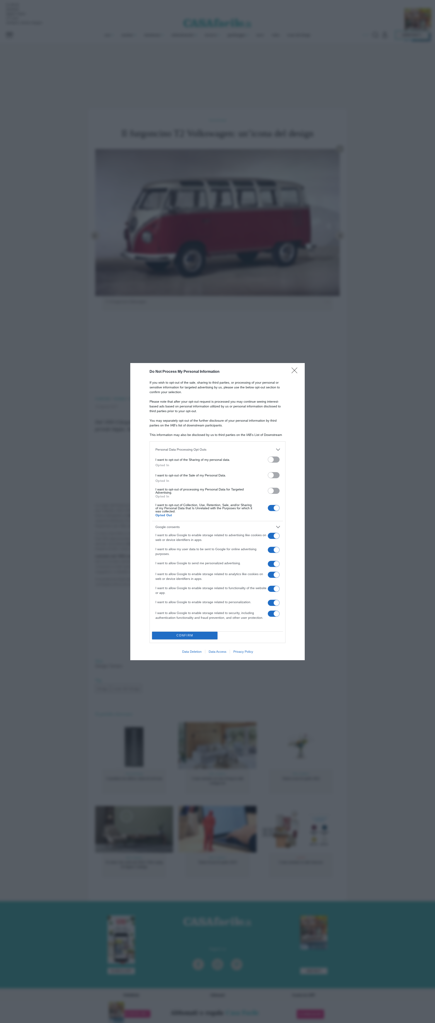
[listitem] (217, 449)
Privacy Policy (243, 651)
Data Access (217, 651)
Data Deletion (192, 651)
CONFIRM (184, 635)
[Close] (296, 372)
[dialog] (217, 511)
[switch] (274, 460)
